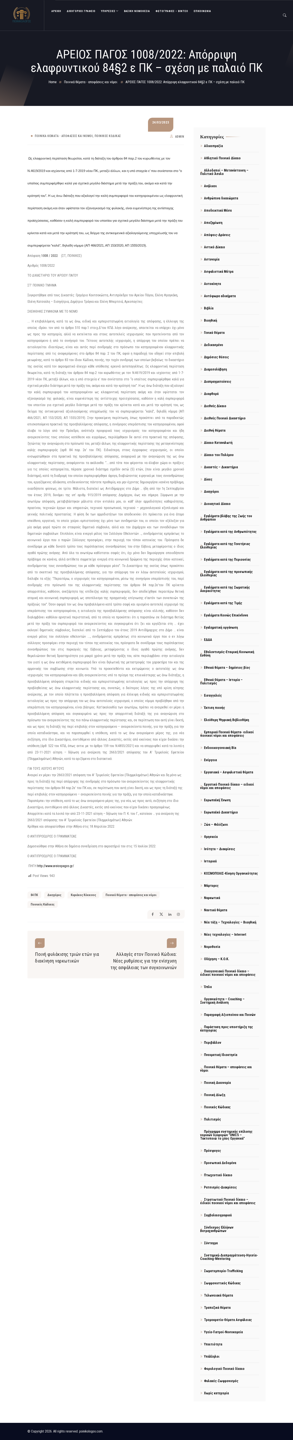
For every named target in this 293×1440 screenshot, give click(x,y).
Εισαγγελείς (213, 695)
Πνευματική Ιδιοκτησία (220, 1055)
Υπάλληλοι (211, 1356)
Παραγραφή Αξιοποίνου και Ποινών (229, 1015)
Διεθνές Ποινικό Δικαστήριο (225, 418)
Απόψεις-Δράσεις (217, 235)
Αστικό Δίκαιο (214, 247)
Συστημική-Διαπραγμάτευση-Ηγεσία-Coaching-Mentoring (229, 1257)
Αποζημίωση (213, 223)
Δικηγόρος (54, 895)
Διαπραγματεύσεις (217, 382)
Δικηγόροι (211, 492)
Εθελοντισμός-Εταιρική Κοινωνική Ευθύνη (227, 653)
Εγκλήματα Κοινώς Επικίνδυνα (226, 615)
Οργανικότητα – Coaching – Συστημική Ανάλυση (222, 1001)
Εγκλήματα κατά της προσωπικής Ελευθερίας (226, 573)
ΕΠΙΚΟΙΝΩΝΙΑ (202, 11)
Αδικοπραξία (213, 146)
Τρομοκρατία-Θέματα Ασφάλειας (228, 1320)
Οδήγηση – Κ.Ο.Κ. (216, 959)
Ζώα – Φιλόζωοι (216, 824)
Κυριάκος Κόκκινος (83, 895)
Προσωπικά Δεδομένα (220, 1163)
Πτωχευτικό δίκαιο (218, 1175)
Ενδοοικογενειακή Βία (220, 748)
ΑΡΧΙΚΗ (56, 11)
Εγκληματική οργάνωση (221, 627)
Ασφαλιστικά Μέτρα (218, 272)
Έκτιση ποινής (214, 708)
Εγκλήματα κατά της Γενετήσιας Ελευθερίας (225, 545)
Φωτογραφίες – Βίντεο (172, 11)
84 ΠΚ (34, 895)
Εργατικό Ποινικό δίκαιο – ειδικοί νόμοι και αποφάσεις (227, 786)
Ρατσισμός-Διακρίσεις (220, 1187)
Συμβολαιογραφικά (218, 1215)
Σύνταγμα (211, 1243)
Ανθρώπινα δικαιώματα (221, 198)
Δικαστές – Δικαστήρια (221, 467)
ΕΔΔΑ (208, 640)
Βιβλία (208, 308)
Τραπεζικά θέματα (217, 1308)
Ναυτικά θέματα (215, 910)
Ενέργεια (210, 760)
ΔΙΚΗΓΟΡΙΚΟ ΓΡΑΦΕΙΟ (81, 11)
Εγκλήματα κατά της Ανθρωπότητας (230, 532)
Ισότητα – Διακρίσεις (219, 849)
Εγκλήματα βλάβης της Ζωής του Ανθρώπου (226, 517)
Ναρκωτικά (212, 898)
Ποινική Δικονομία (217, 1083)
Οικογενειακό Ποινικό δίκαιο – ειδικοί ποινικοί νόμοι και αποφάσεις (227, 973)
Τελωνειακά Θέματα (218, 1295)
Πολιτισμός (212, 1119)
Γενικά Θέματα (214, 333)
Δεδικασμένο (213, 345)
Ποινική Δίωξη (214, 1095)
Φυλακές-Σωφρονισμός (221, 1381)
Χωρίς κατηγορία (216, 1393)
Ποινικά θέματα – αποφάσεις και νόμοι (226, 1068)
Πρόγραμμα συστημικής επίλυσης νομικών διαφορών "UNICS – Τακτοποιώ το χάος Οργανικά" (226, 1135)
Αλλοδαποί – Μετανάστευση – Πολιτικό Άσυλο (224, 172)
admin (179, 136)
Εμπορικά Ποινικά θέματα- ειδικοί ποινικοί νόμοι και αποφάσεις (227, 734)
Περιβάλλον (212, 1043)
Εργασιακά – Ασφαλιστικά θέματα (228, 772)
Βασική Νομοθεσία (137, 11)
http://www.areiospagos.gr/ (55, 866)
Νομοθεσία (212, 947)
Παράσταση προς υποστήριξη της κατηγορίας (226, 1028)
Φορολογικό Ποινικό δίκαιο (224, 1369)
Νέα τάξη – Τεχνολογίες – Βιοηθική (230, 922)
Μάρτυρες (211, 886)
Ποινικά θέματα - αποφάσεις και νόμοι (64, 135)
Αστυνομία (211, 259)
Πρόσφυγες (212, 1151)
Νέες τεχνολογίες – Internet (225, 934)
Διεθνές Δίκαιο (215, 406)
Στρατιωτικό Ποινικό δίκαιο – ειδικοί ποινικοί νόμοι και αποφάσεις (227, 1201)
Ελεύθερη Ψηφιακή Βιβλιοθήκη (226, 720)
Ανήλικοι (210, 186)
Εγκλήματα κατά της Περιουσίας (227, 559)
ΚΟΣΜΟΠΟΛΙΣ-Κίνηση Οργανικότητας (231, 873)
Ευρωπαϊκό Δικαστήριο (221, 812)
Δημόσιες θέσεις (216, 357)
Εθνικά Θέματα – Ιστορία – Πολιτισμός (221, 681)
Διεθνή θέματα (214, 430)
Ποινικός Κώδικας (108, 135)
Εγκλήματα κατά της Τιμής (223, 603)
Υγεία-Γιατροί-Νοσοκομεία (223, 1332)
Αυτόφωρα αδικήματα (220, 296)
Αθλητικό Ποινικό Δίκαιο (222, 158)
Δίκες (208, 479)
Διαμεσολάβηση (215, 369)
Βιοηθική (210, 320)
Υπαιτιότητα (213, 1344)
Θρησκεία (211, 837)
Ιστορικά (210, 861)
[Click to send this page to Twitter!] (161, 914)
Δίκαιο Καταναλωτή (218, 443)
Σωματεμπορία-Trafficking (223, 1271)
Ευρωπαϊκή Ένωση (217, 800)
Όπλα (208, 987)
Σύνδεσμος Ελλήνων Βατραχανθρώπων (216, 1229)
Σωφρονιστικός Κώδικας (222, 1283)
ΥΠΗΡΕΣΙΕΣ (108, 11)
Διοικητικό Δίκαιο (217, 504)
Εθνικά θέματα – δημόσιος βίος (227, 668)
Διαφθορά (211, 394)
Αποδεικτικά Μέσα (218, 210)
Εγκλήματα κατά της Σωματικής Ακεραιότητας (225, 589)
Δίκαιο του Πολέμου (219, 455)
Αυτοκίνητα (212, 284)
